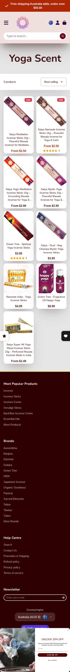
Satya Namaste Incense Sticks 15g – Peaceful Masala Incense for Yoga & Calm (51, 125)
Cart (64, 23)
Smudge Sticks (13, 407)
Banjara (8, 453)
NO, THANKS (52, 660)
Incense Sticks (12, 396)
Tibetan (8, 510)
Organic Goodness (15, 487)
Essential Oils (12, 418)
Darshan (9, 459)
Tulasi (7, 515)
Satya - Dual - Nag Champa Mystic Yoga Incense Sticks (51, 236)
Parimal (8, 493)
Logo (23, 22)
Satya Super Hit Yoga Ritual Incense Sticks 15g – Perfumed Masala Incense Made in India (19, 337)
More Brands (11, 521)
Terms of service (13, 572)
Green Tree (10, 470)
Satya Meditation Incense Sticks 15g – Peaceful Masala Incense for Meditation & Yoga (19, 125)
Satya (7, 504)
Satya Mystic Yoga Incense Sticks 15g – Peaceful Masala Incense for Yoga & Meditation (51, 182)
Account (57, 23)
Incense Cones (12, 401)
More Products (12, 424)
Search (8, 544)
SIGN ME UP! (52, 655)
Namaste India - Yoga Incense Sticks (19, 286)
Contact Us (10, 550)
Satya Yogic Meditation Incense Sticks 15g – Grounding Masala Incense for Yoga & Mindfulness (19, 182)
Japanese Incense (14, 481)
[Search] (63, 36)
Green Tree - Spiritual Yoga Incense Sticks (19, 236)
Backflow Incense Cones (18, 413)
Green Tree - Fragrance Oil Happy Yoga (51, 286)
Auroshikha (10, 448)
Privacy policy (12, 567)
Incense (8, 390)
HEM (7, 476)
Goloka (8, 464)
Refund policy (12, 561)
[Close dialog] (68, 630)
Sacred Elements (14, 498)
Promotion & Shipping (16, 556)
